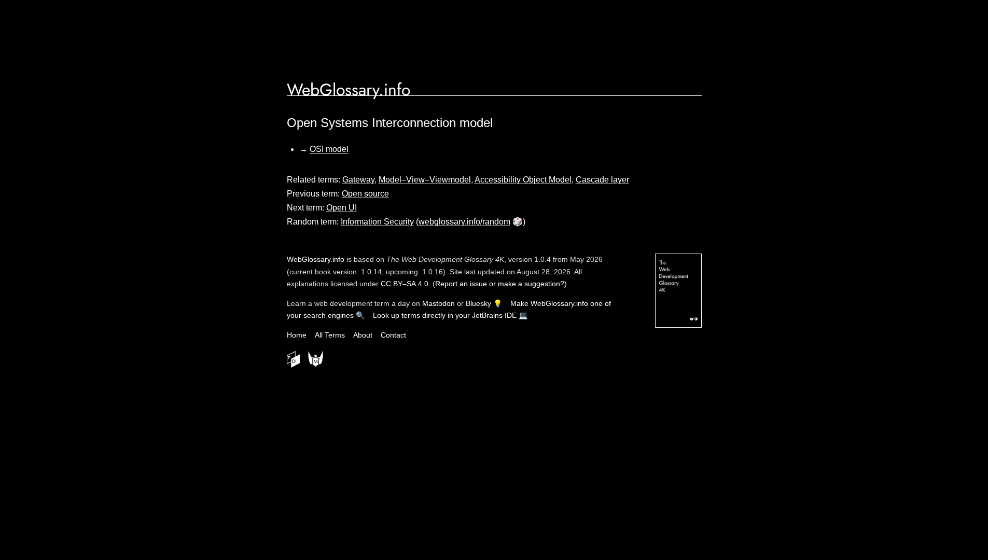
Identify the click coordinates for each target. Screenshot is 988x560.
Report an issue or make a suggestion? (499, 283)
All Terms (330, 335)
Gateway (358, 179)
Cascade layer (602, 179)
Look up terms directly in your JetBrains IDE (445, 315)
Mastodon (438, 303)
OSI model (329, 149)
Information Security (377, 221)
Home (297, 335)
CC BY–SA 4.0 (404, 283)
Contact (393, 335)
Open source (365, 193)
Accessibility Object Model (523, 179)
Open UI (341, 207)
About (362, 335)
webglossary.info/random (464, 221)
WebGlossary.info (348, 90)
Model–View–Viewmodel (425, 179)
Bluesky (478, 303)
